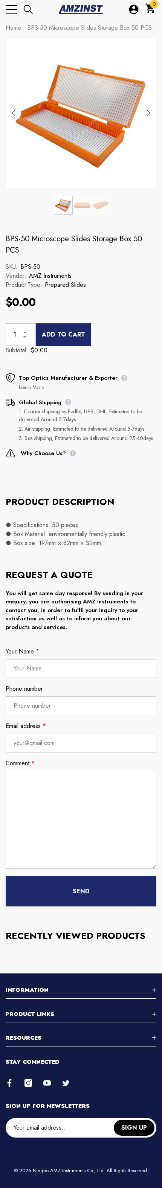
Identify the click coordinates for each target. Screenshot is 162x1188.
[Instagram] (28, 1083)
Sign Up (134, 1127)
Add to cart (63, 334)
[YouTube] (47, 1083)
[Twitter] (66, 1083)
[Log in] (133, 9)
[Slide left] (13, 112)
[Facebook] (9, 1083)
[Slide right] (148, 112)
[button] (28, 9)
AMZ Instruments (50, 275)
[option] (81, 113)
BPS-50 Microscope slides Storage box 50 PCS (74, 244)
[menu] (11, 9)
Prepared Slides (65, 284)
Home (13, 27)
